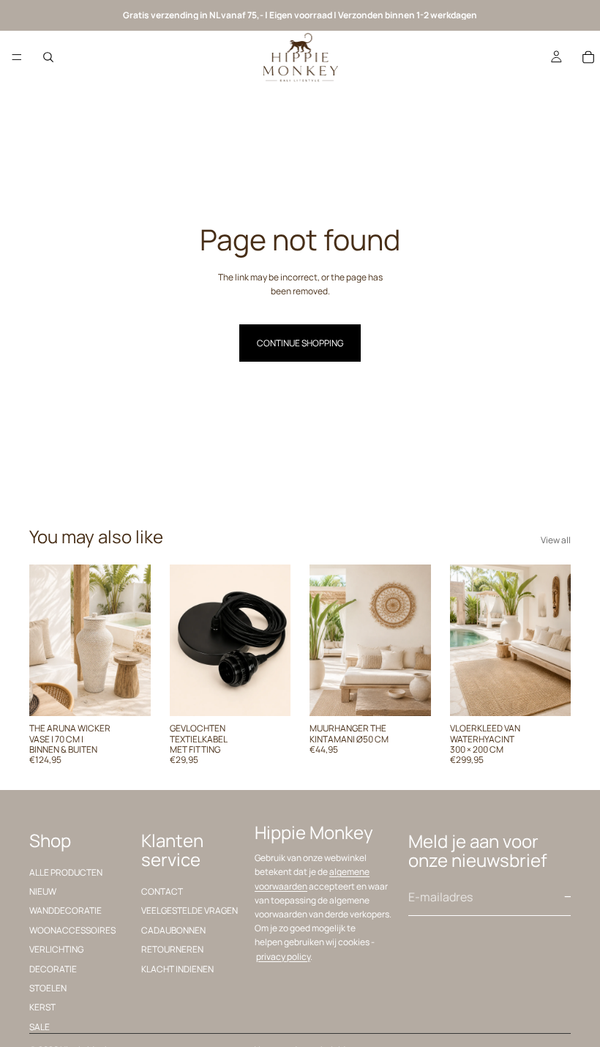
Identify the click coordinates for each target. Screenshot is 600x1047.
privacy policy (283, 956)
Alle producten (65, 872)
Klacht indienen (177, 969)
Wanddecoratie (65, 911)
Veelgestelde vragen (189, 911)
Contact (162, 891)
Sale (39, 1027)
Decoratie (53, 969)
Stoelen (48, 988)
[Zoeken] (48, 57)
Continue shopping (300, 343)
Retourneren (172, 950)
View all (556, 540)
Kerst (42, 1008)
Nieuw (42, 891)
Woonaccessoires (72, 930)
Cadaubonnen (173, 930)
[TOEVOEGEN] (128, 693)
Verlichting (56, 950)
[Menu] (17, 57)
